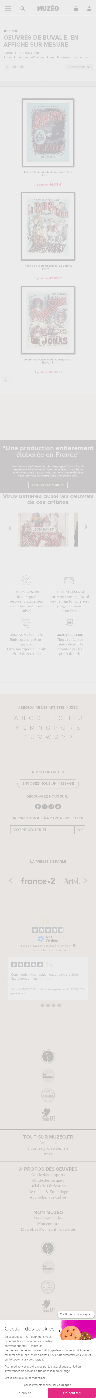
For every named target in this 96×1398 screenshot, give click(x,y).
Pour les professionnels (48, 1148)
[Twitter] (58, 808)
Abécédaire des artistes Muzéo (48, 707)
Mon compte (48, 1224)
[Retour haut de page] (5, 381)
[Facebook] (37, 808)
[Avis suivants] (92, 978)
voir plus (45, 978)
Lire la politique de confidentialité (25, 1378)
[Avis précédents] (3, 978)
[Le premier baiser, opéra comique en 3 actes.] (48, 353)
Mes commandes (48, 1218)
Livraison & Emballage (48, 1192)
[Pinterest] (51, 808)
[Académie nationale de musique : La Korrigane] (48, 166)
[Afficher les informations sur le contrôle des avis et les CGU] (74, 945)
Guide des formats (48, 1180)
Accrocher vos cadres (48, 1197)
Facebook (6, 66)
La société (48, 1143)
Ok (80, 830)
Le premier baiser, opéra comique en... (48, 361)
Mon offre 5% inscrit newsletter (48, 1229)
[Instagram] (44, 808)
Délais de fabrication (48, 1186)
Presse (48, 1154)
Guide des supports (48, 1175)
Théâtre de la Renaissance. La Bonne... (48, 268)
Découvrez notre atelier (48, 485)
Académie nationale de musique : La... (48, 174)
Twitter (14, 66)
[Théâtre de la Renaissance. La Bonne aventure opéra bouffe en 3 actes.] (48, 259)
